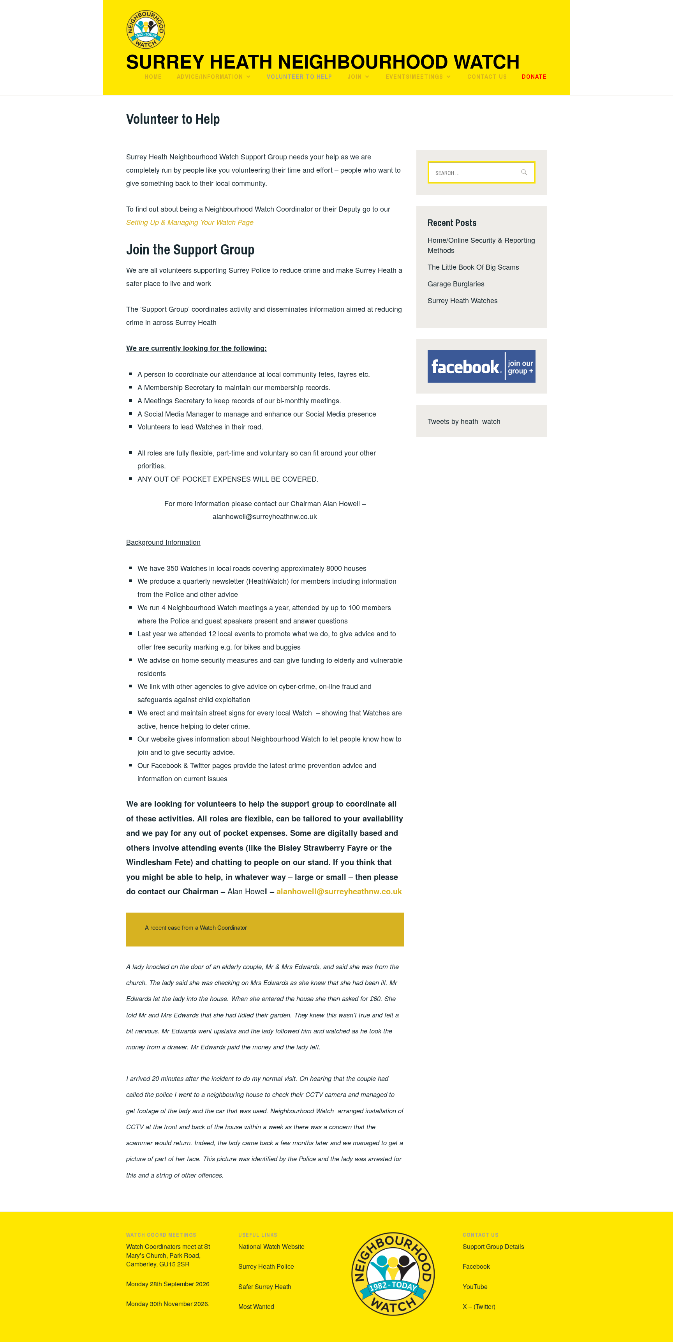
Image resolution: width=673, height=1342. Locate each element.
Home (153, 76)
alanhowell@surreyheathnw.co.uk (339, 891)
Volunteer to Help (299, 76)
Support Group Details (493, 1246)
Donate (534, 76)
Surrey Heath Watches (463, 300)
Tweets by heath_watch (464, 421)
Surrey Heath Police (266, 1266)
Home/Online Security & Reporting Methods (481, 244)
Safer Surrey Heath (264, 1286)
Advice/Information (210, 76)
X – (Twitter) (479, 1306)
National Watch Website (271, 1246)
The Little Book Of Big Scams (473, 266)
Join (354, 76)
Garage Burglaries (456, 283)
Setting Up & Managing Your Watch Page (190, 222)
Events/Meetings (414, 76)
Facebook (476, 1266)
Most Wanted (256, 1306)
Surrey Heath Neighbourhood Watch (323, 61)
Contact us (487, 76)
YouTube (475, 1286)
